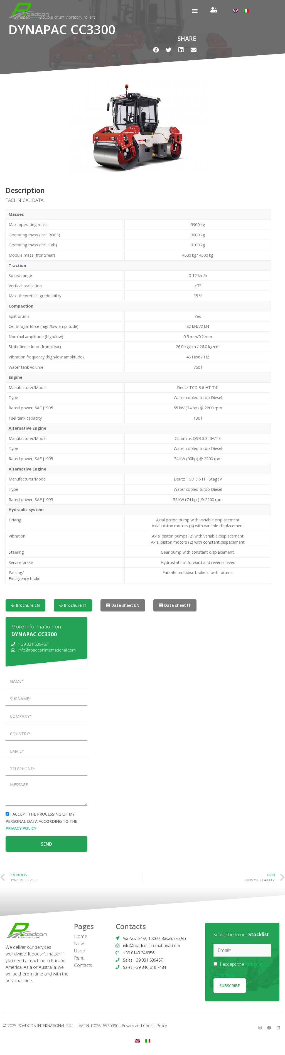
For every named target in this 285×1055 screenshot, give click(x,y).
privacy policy (21, 828)
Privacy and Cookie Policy (144, 1025)
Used (79, 950)
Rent (78, 958)
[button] (195, 10)
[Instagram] (260, 1028)
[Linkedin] (278, 1028)
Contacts (83, 965)
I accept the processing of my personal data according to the (41, 821)
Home (80, 936)
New (79, 943)
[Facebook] (269, 1028)
